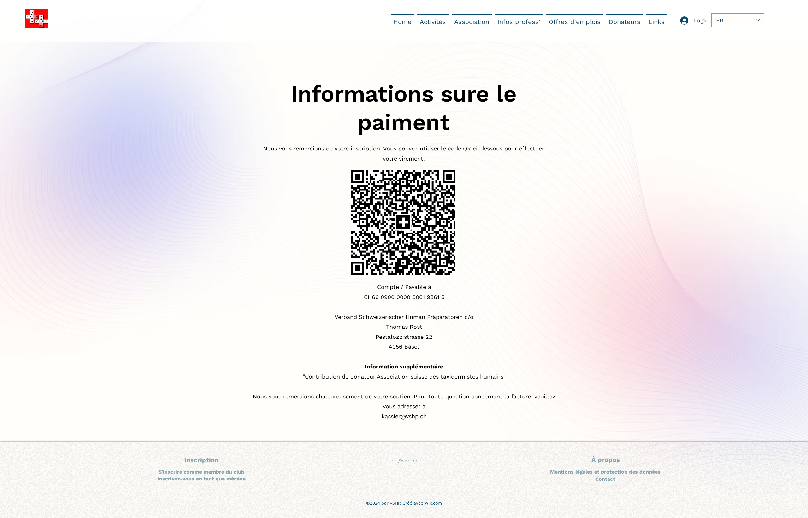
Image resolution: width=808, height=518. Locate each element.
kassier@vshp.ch (404, 416)
